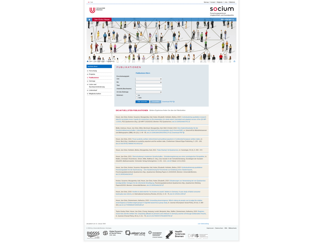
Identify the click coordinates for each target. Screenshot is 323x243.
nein (139, 98)
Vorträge (92, 81)
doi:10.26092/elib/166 (123, 174)
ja (139, 95)
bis (118, 82)
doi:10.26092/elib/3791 (180, 122)
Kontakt (212, 2)
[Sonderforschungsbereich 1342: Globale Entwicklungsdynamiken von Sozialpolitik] (112, 234)
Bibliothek (232, 2)
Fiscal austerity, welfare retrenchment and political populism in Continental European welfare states (166, 139)
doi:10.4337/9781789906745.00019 (128, 143)
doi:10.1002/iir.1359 (177, 194)
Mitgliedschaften (95, 94)
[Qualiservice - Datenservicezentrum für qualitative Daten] (135, 234)
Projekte (92, 74)
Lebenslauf (93, 90)
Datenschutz (219, 228)
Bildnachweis (233, 228)
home (89, 19)
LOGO (106, 10)
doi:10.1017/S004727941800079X (158, 216)
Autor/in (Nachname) (124, 89)
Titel (118, 85)
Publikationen (110, 61)
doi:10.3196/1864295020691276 (158, 132)
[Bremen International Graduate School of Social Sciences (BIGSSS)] (93, 235)
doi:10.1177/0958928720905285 (130, 205)
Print (234, 61)
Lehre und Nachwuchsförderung (97, 86)
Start (91, 61)
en (92, 2)
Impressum (210, 228)
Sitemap (206, 2)
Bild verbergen (226, 19)
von (118, 79)
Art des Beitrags (122, 92)
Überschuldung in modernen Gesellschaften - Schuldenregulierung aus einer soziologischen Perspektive (168, 156)
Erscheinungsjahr (123, 76)
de (88, 2)
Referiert (120, 95)
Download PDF (167, 102)
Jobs (225, 2)
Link (168, 161)
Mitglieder (220, 2)
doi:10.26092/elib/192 (154, 185)
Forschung (93, 71)
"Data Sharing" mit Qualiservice (167, 150)
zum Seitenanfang (203, 223)
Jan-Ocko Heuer (102, 19)
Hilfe (225, 228)
